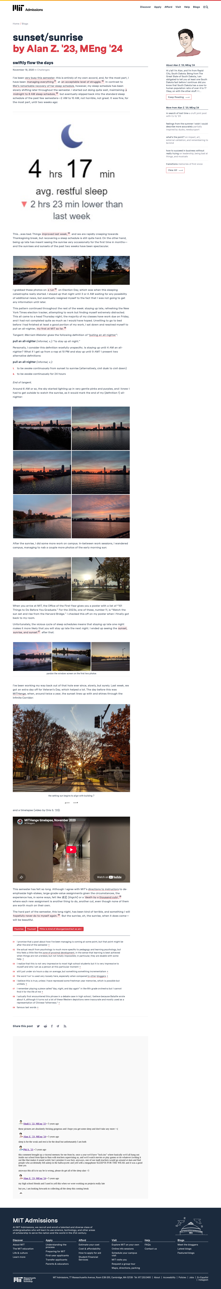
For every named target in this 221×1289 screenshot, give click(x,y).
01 (55, 81)
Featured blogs (186, 1252)
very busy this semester (40, 77)
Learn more (19, 1257)
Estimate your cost (89, 1244)
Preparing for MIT (55, 1251)
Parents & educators (57, 1263)
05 (56, 289)
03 (57, 93)
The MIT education (23, 1248)
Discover (18, 1240)
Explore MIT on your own (125, 1244)
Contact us (151, 1248)
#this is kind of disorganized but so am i (61, 929)
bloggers (101, 976)
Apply (49, 1240)
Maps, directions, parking (126, 1267)
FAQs (148, 1244)
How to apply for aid (90, 1252)
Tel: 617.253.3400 (142, 1277)
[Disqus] (80, 1078)
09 (59, 915)
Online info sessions (123, 1248)
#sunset (31, 929)
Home (16, 23)
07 (39, 631)
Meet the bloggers (188, 1244)
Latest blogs (184, 1248)
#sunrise (19, 929)
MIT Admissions (35, 1220)
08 (120, 896)
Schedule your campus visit (124, 1254)
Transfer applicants (56, 1259)
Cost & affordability (89, 1248)
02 (103, 81)
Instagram (203, 1280)
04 (69, 233)
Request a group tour (123, 1263)
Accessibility (169, 1277)
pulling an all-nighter (102, 334)
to (88, 976)
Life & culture (20, 1252)
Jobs (191, 1277)
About (157, 1277)
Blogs (25, 23)
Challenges (43, 69)
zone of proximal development (58, 952)
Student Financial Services (88, 1258)
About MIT (19, 1244)
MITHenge (19, 693)
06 (65, 328)
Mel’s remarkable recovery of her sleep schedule (43, 85)
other (93, 976)
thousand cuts (108, 897)
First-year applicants (57, 1255)
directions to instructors (103, 889)
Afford (82, 1240)
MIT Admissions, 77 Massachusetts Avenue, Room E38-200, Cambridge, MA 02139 (93, 1277)
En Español (202, 1277)
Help (147, 1240)
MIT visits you (119, 1259)
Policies (182, 1277)
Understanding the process (56, 1246)
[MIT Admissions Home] (28, 7)
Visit (114, 1240)
